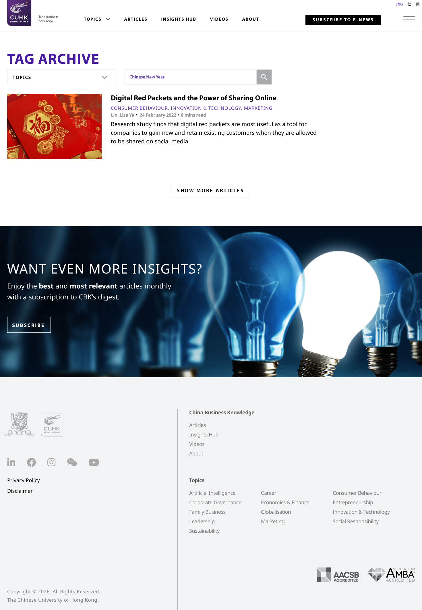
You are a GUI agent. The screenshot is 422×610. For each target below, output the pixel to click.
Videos (219, 19)
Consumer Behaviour (139, 108)
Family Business (207, 512)
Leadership (202, 521)
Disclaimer (20, 491)
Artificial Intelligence (212, 493)
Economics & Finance (285, 502)
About (250, 19)
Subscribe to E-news (343, 20)
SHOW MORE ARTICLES (210, 190)
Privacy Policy (23, 481)
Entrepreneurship (353, 502)
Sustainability (204, 531)
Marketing (258, 108)
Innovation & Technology (206, 108)
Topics (92, 19)
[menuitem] (97, 19)
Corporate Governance (215, 502)
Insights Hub (178, 19)
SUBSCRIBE (28, 325)
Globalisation (276, 512)
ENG (399, 4)
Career (268, 493)
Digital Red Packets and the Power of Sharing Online (193, 97)
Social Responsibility (356, 521)
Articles (135, 19)
